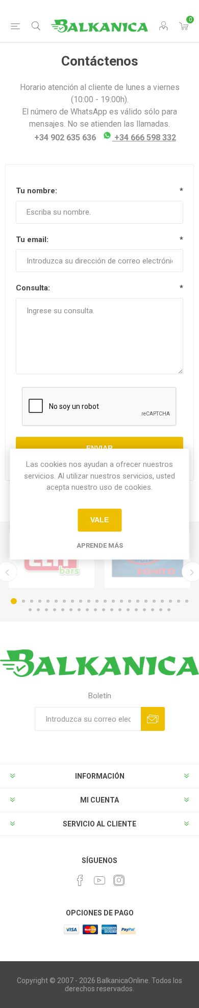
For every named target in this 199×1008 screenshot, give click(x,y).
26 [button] (54, 609)
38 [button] (152, 609)
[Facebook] (80, 880)
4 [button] (39, 601)
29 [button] (79, 609)
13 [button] (113, 601)
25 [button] (46, 609)
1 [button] (14, 601)
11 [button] (96, 601)
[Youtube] (99, 880)
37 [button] (144, 609)
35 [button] (128, 609)
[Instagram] (119, 880)
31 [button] (95, 609)
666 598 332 (145, 137)
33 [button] (111, 609)
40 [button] (168, 609)
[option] (52, 560)
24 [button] (38, 609)
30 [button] (87, 609)
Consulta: (33, 287)
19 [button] (162, 601)
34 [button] (119, 609)
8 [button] (72, 601)
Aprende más (100, 545)
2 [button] (23, 601)
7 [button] (64, 601)
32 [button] (103, 609)
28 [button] (70, 609)
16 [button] (137, 601)
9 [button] (80, 601)
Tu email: (32, 239)
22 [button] (186, 601)
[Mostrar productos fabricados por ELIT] (51, 560)
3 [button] (31, 601)
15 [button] (129, 601)
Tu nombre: (36, 190)
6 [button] (56, 601)
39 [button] (160, 609)
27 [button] (62, 609)
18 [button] (154, 601)
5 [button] (47, 601)
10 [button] (88, 601)
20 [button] (170, 601)
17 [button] (145, 601)
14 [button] (121, 601)
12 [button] (105, 601)
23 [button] (30, 609)
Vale (99, 520)
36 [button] (136, 609)
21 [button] (178, 601)
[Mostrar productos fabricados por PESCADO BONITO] (147, 560)
